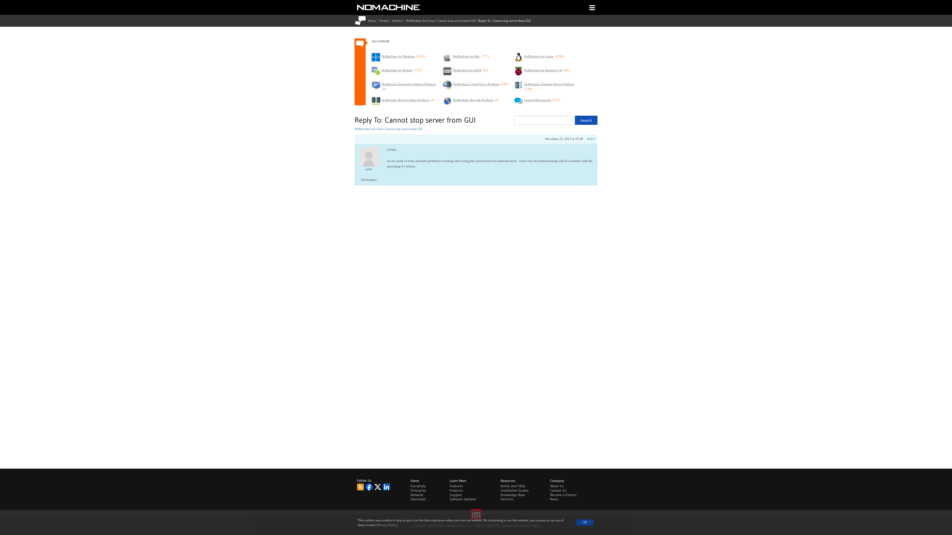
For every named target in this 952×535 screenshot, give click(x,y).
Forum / (386, 21)
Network (417, 495)
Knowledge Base (513, 495)
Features (456, 486)
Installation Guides (515, 490)
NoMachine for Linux (420, 21)
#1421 (591, 139)
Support (456, 495)
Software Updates (463, 499)
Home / (374, 21)
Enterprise (418, 490)
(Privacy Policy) (387, 525)
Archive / (399, 21)
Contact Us (558, 490)
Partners (507, 499)
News (554, 499)
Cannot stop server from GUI (456, 21)
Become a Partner (563, 495)
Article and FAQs (513, 486)
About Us (557, 486)
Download (418, 499)
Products (456, 490)
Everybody (418, 486)
